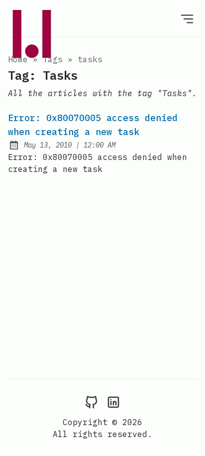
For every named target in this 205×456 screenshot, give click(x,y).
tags (53, 59)
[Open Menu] (187, 18)
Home (18, 59)
